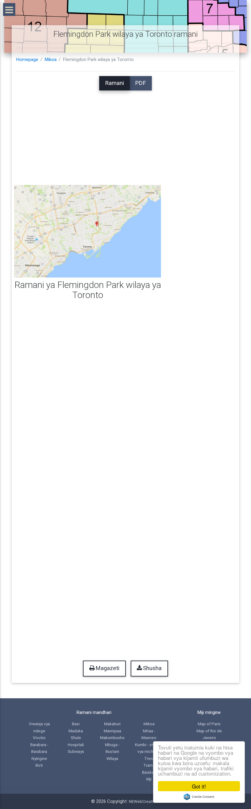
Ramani (114, 83)
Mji (149, 778)
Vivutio (39, 737)
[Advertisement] (125, 133)
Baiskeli (149, 772)
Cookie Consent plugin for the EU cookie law (199, 796)
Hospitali (76, 744)
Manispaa (112, 730)
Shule (76, 737)
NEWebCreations (144, 801)
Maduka (76, 730)
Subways (76, 751)
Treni (149, 758)
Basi (76, 723)
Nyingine (39, 758)
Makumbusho (112, 737)
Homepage (27, 59)
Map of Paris (209, 723)
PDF (140, 83)
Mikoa (51, 59)
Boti (39, 765)
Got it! (199, 786)
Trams (149, 765)
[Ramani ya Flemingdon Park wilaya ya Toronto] (87, 231)
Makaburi (112, 723)
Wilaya (112, 758)
